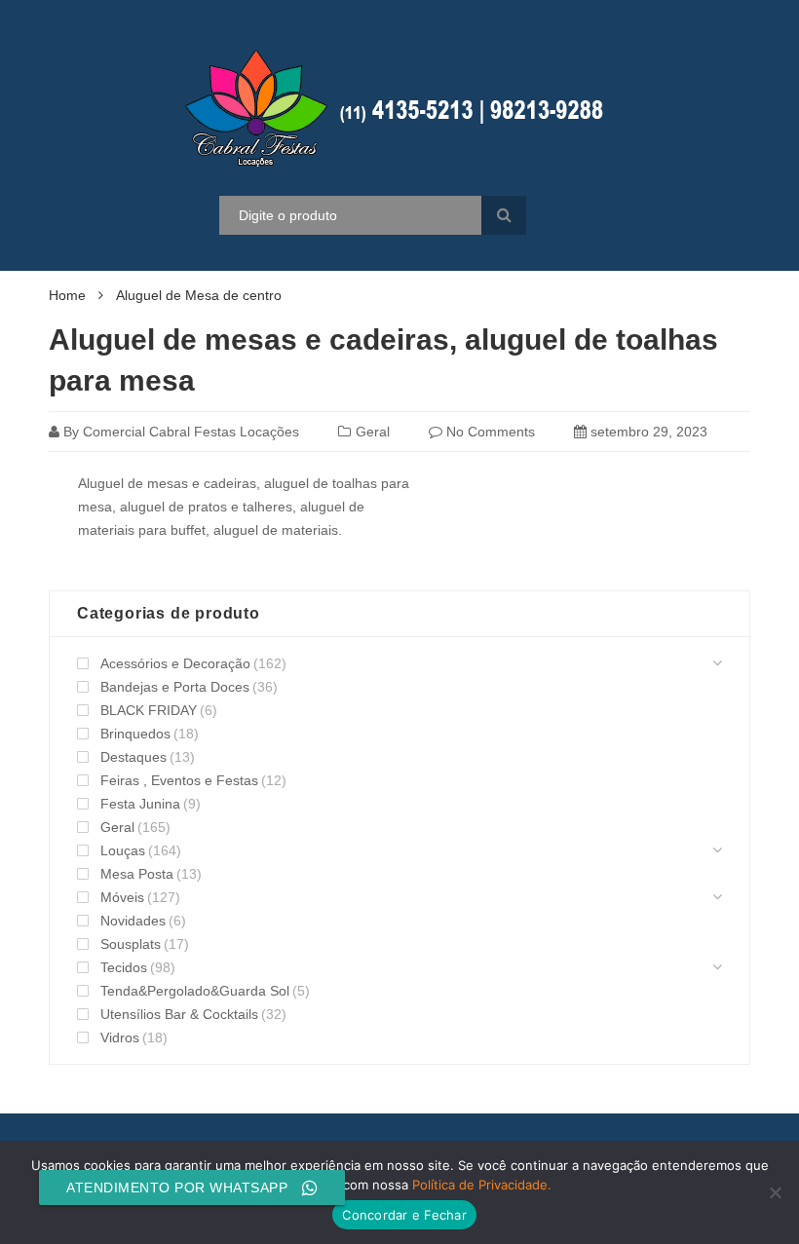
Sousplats (130, 944)
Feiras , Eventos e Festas (179, 780)
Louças (122, 850)
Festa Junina (140, 803)
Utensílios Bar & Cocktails (179, 1014)
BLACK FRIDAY (148, 710)
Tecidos (123, 967)
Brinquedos (135, 733)
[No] (774, 1192)
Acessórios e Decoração (175, 663)
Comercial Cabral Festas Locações (191, 431)
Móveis (122, 897)
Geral (373, 431)
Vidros (119, 1037)
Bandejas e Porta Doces (174, 687)
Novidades (133, 920)
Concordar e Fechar (404, 1215)
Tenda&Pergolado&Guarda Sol (194, 991)
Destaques (133, 757)
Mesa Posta (136, 874)
